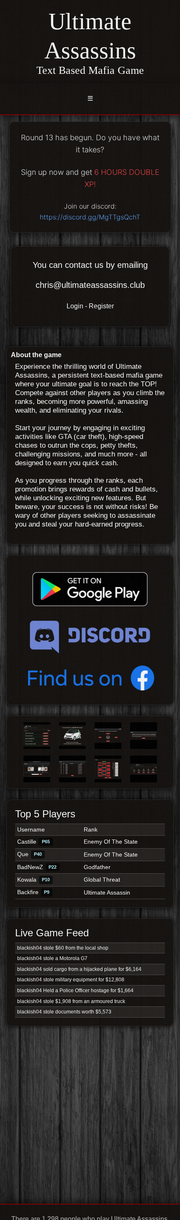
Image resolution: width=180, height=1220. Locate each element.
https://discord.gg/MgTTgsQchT (90, 217)
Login (75, 306)
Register (101, 306)
